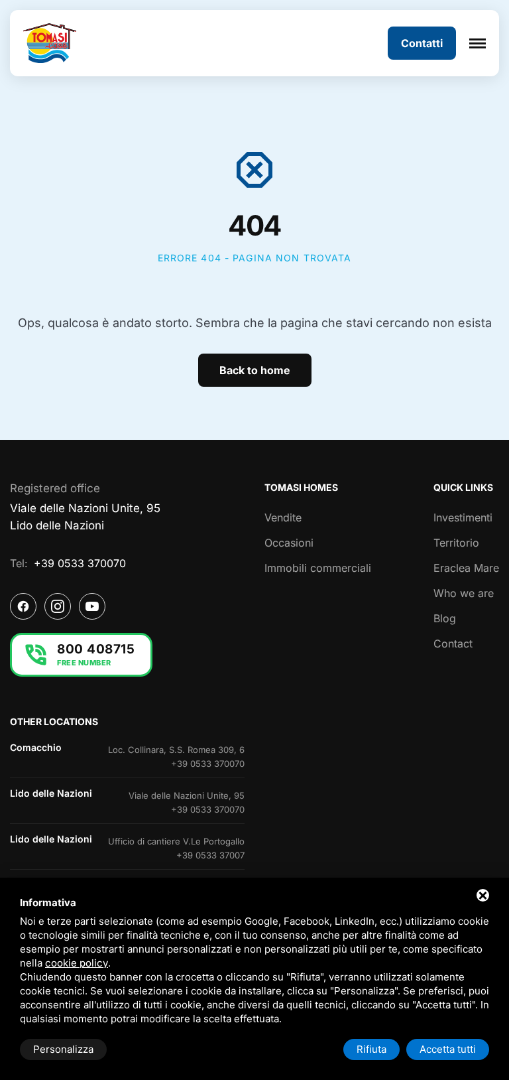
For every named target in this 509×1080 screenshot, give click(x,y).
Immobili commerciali (317, 567)
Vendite (283, 517)
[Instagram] (57, 606)
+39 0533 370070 (80, 563)
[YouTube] (92, 606)
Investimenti (462, 517)
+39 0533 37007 (210, 855)
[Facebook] (23, 606)
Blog (444, 618)
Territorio (456, 542)
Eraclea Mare (466, 567)
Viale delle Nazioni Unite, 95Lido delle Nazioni (85, 517)
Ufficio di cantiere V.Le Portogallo (176, 841)
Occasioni (288, 542)
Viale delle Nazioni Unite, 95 (187, 795)
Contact (453, 643)
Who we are (463, 593)
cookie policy (76, 963)
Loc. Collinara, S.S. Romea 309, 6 (176, 749)
